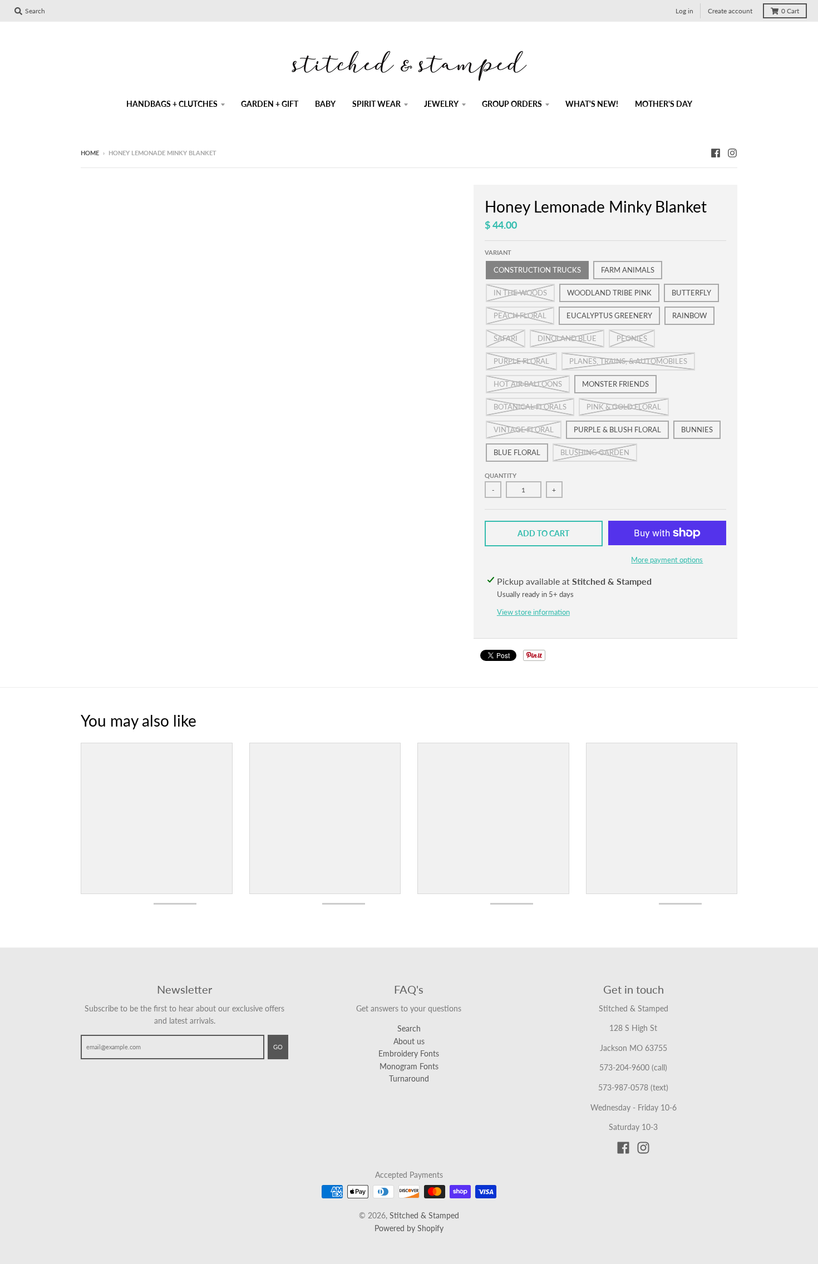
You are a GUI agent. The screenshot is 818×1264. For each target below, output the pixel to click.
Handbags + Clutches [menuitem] (172, 103)
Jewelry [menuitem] (441, 103)
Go (278, 1046)
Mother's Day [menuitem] (663, 103)
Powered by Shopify (409, 1228)
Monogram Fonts (409, 1066)
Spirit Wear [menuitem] (376, 103)
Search (409, 1028)
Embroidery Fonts (408, 1053)
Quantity (500, 475)
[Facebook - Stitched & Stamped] (716, 152)
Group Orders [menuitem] (512, 103)
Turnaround (409, 1078)
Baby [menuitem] (325, 103)
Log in (684, 11)
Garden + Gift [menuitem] (269, 103)
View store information (533, 612)
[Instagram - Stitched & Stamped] (732, 152)
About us (409, 1041)
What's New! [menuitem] (591, 103)
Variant (498, 252)
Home (90, 152)
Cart (790, 11)
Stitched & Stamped (424, 1215)
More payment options (667, 559)
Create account (730, 11)
